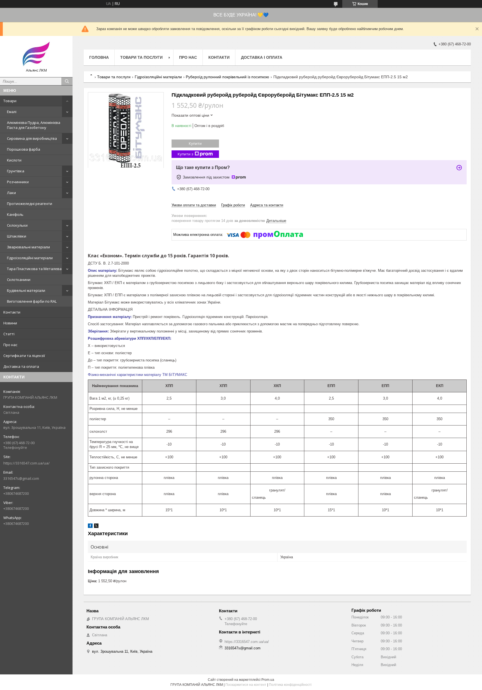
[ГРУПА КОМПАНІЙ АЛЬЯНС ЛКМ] (36, 54)
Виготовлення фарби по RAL (32, 301)
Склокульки (17, 225)
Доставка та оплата (21, 366)
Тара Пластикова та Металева (34, 268)
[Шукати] (67, 81)
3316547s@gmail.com (21, 478)
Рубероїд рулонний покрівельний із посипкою (227, 77)
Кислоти (14, 160)
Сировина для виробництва (32, 138)
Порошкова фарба (23, 149)
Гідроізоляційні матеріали (30, 257)
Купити (195, 143)
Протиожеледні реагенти (29, 203)
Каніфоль (15, 214)
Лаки (11, 192)
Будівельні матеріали (26, 290)
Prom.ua (267, 680)
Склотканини (18, 279)
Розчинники (18, 181)
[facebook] (90, 527)
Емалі (11, 111)
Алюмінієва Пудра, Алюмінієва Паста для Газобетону (33, 125)
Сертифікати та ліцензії (24, 355)
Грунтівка (15, 170)
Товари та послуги (141, 57)
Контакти (11, 312)
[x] (96, 527)
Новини (10, 323)
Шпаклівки (16, 236)
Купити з (185, 153)
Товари (9, 100)
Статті (9, 333)
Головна (99, 57)
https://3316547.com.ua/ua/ (26, 463)
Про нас (10, 344)
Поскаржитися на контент (245, 685)
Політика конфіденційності (290, 685)
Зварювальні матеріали (28, 246)
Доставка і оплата (261, 57)
